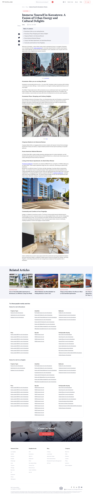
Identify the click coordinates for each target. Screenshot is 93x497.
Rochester (13, 474)
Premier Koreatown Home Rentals (66, 348)
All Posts (49, 463)
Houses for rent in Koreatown (17, 312)
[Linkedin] (76, 487)
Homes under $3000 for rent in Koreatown (19, 352)
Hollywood (31, 458)
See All (30, 472)
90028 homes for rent (39, 408)
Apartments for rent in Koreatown (18, 315)
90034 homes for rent (39, 412)
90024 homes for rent (39, 403)
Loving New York (46, 78)
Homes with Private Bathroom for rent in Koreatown (46, 317)
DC (11, 472)
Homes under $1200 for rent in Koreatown (19, 341)
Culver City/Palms (32, 470)
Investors (67, 463)
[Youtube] (81, 487)
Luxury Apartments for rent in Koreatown (67, 345)
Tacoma (12, 465)
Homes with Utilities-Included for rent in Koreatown (45, 326)
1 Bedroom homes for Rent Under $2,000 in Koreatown (70, 352)
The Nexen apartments (27, 163)
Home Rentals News (51, 458)
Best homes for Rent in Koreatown (66, 350)
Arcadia (12, 458)
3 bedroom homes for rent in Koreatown (67, 319)
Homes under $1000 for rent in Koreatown (19, 339)
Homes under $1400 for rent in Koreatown (19, 343)
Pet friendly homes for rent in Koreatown (43, 312)
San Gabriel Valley (32, 463)
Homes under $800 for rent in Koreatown (19, 334)
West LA (30, 456)
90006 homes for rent (39, 341)
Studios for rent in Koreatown (65, 312)
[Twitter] (74, 487)
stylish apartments (38, 48)
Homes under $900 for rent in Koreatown (19, 336)
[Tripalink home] (7, 2)
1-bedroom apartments (58, 172)
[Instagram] (79, 487)
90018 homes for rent (39, 401)
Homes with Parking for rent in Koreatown (43, 315)
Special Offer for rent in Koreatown (66, 341)
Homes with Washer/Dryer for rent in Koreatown (45, 324)
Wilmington (13, 479)
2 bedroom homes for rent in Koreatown (67, 317)
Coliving (48, 451)
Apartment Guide (50, 456)
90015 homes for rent (39, 399)
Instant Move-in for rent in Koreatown (67, 339)
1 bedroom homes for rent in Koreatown (67, 315)
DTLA (30, 460)
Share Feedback (68, 465)
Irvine (12, 463)
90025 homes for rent (39, 405)
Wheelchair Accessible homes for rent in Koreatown (45, 328)
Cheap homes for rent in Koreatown (66, 343)
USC (30, 451)
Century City (31, 465)
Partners (67, 456)
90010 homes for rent (39, 334)
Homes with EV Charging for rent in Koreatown (44, 321)
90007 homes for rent (39, 394)
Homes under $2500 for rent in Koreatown (19, 350)
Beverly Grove (32, 467)
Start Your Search (46, 434)
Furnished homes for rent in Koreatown (43, 319)
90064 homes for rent (39, 414)
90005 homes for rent (39, 339)
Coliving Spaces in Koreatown (65, 355)
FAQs (66, 454)
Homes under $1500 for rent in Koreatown (19, 345)
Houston (12, 456)
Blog (27, 7)
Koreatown (31, 454)
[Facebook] (71, 487)
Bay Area (13, 470)
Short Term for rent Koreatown (65, 334)
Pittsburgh (13, 460)
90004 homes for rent (39, 336)
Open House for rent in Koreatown (66, 336)
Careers (66, 458)
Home (23, 7)
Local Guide (49, 454)
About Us (67, 451)
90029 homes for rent (39, 410)
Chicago (12, 467)
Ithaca (12, 476)
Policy (66, 460)
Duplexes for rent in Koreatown (17, 317)
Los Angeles (13, 451)
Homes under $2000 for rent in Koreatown (20, 348)
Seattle (12, 454)
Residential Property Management (54, 460)
